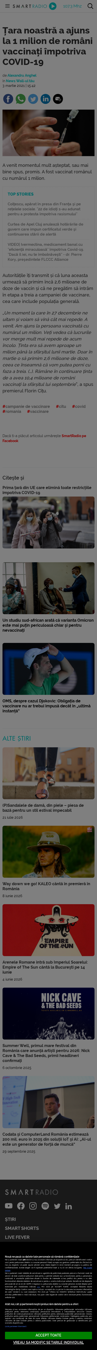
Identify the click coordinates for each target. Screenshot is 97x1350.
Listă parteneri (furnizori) (15, 1326)
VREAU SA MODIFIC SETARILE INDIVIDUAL (48, 1343)
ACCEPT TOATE (48, 1335)
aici (38, 1287)
